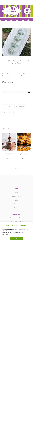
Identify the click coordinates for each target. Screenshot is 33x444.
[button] (14, 168)
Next (28, 41)
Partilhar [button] (8, 106)
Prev (4, 41)
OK (16, 238)
